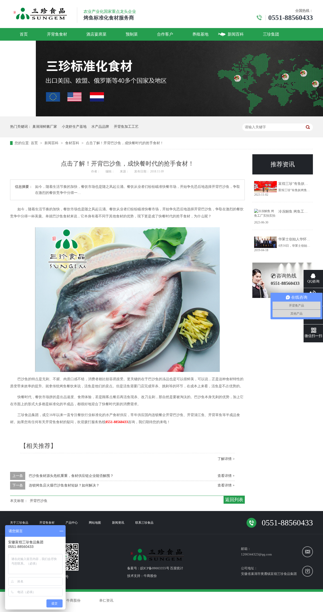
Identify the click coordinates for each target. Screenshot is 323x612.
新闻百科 (236, 34)
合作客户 (165, 34)
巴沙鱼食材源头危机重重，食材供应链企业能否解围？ (71, 476)
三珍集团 (271, 34)
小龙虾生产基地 (74, 127)
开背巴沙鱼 (38, 501)
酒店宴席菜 (96, 34)
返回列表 (234, 499)
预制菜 (132, 34)
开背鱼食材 (57, 34)
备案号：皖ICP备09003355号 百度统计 (155, 568)
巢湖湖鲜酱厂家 (44, 127)
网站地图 (95, 522)
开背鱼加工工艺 (126, 127)
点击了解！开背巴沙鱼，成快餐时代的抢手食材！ (125, 143)
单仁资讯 (106, 600)
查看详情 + (226, 476)
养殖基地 (200, 34)
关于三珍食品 (19, 522)
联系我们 (28, 47)
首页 (24, 34)
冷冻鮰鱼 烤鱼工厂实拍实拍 (300, 211)
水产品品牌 (100, 127)
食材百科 (72, 143)
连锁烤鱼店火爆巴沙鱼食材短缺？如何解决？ (64, 485)
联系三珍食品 (144, 522)
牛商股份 (150, 576)
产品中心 (72, 522)
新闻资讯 (118, 522)
